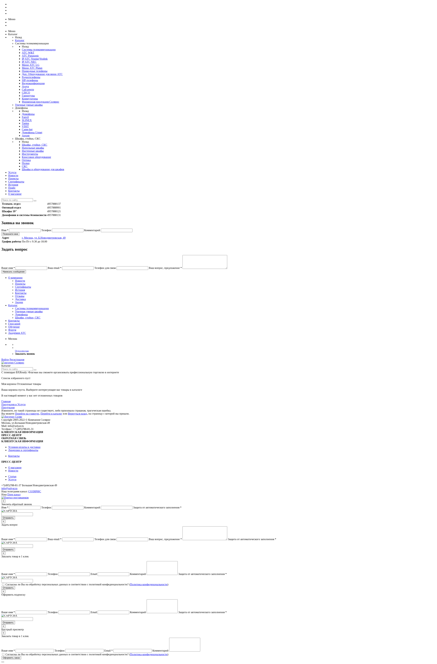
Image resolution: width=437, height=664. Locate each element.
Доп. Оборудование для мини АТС (42, 74)
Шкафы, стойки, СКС (34, 144)
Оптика (26, 160)
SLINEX (27, 120)
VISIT (25, 126)
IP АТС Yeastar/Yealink (35, 58)
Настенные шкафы (33, 150)
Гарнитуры (28, 95)
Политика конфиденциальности (148, 584)
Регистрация (17, 359)
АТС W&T (28, 52)
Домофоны (28, 114)
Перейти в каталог (51, 413)
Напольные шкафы (33, 147)
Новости (13, 175)
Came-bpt (27, 129)
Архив (26, 135)
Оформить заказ (11, 657)
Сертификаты (16, 181)
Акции (19, 302)
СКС (24, 166)
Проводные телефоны (34, 71)
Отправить (8, 518)
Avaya (25, 86)
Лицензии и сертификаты (23, 450)
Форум (12, 329)
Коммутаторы (30, 98)
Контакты (14, 190)
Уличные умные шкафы (29, 104)
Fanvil (25, 117)
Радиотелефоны (31, 77)
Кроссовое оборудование (36, 157)
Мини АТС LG (30, 64)
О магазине (15, 193)
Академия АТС (17, 332)
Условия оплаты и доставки (24, 447)
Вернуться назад (77, 413)
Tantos (25, 123)
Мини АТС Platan (32, 68)
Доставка (20, 299)
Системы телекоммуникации (39, 49)
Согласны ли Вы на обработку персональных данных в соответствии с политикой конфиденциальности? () (86, 584)
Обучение (14, 326)
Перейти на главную (27, 413)
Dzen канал (13, 494)
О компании (15, 277)
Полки (26, 163)
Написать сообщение (14, 271)
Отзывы (19, 296)
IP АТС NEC (29, 61)
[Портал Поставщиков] (15, 497)
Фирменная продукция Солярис (40, 101)
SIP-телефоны (30, 80)
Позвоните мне (10, 234)
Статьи (12, 476)
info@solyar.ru (9, 488)
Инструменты (30, 154)
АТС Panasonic (30, 55)
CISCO (26, 92)
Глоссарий (14, 323)
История (13, 184)
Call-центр (28, 89)
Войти (5, 359)
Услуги (12, 172)
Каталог (19, 40)
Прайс (12, 187)
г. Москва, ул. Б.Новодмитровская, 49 (44, 237)
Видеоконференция (33, 83)
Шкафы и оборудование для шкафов (43, 169)
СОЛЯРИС (34, 491)
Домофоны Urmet (32, 132)
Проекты (13, 178)
